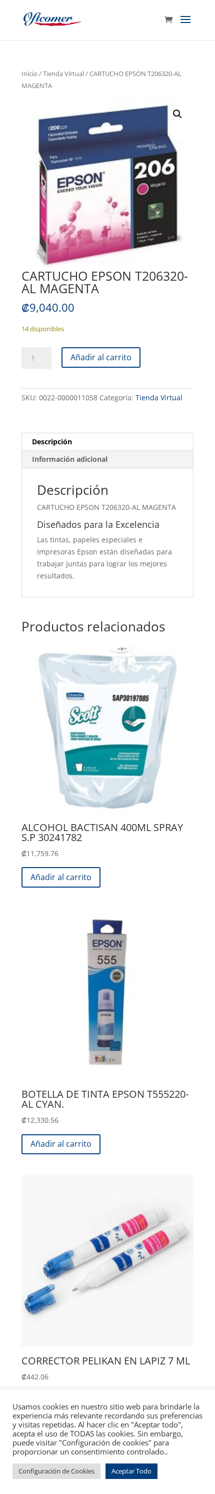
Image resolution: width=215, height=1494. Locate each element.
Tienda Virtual (63, 73)
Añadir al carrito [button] (61, 877)
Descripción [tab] (52, 441)
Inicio (30, 73)
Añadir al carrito (101, 357)
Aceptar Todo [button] (132, 1470)
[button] (177, 114)
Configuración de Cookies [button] (56, 1470)
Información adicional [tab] (70, 459)
